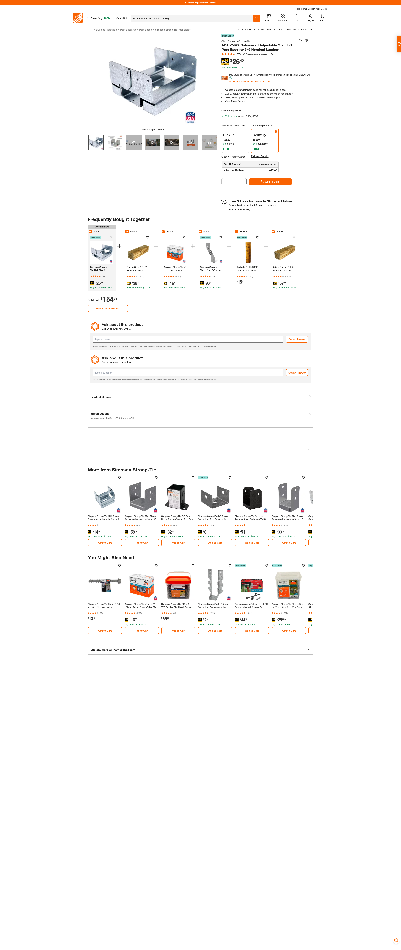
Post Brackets (128, 29)
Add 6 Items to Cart (108, 308)
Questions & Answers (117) (259, 54)
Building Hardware (106, 29)
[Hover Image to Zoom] (153, 81)
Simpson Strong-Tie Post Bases (173, 29)
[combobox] (192, 18)
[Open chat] (399, 44)
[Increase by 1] (243, 181)
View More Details (235, 101)
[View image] (96, 142)
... (91, 30)
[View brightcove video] (153, 142)
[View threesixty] (134, 142)
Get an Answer (297, 339)
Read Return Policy (239, 209)
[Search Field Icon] (256, 18)
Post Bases (145, 29)
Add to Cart (272, 181)
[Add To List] (300, 40)
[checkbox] (90, 231)
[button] (200, 397)
